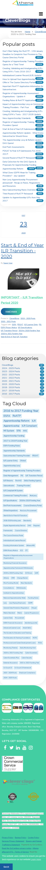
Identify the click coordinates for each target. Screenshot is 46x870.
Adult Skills (27, 628)
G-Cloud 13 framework (23, 668)
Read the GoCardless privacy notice (16, 848)
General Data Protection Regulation (16, 608)
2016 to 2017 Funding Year (21, 411)
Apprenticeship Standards (14, 450)
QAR (36, 573)
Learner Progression (31, 613)
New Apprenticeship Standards (17, 118)
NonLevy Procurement (28, 510)
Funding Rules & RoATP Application (19, 100)
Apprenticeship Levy (12, 465)
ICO (21, 550)
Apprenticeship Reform (13, 168)
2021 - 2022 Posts (11, 377)
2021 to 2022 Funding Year (29, 663)
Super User (8, 263)
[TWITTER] (11, 744)
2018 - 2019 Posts (11, 387)
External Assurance (10, 663)
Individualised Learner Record (14, 540)
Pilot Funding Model (11, 583)
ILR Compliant (29, 425)
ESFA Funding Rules (12, 445)
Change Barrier (22, 578)
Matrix (20, 613)
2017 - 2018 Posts (11, 390)
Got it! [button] (6, 867)
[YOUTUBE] (24, 744)
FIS (40, 324)
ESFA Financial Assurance (13, 623)
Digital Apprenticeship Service (14, 526)
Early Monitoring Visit (28, 648)
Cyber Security (27, 658)
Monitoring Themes (11, 648)
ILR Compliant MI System (13, 490)
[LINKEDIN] (18, 744)
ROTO (35, 638)
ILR (34, 420)
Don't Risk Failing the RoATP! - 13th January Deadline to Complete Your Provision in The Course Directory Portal (23, 54)
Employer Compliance (27, 673)
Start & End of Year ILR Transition (14, 337)
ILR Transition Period (9, 330)
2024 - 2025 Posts (11, 368)
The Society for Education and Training (17, 633)
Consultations (9, 588)
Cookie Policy (33, 837)
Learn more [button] (36, 859)
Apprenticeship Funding (14, 435)
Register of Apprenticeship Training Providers (22, 470)
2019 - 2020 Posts (27, 318)
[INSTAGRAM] (30, 744)
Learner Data (8, 618)
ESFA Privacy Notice (9, 327)
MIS (25, 430)
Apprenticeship (11, 425)
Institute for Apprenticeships (14, 593)
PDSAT (20, 324)
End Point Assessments (13, 147)
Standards (27, 521)
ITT (26, 550)
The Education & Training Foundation (17, 638)
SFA (19, 430)
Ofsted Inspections (11, 510)
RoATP (17, 415)
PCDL (40, 643)
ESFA (14, 324)
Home (27, 31)
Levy (5, 603)
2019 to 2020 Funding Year (29, 330)
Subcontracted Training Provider (17, 455)
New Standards (26, 583)
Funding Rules (33, 598)
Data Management (11, 475)
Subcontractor (9, 485)
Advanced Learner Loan (12, 628)
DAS (29, 526)
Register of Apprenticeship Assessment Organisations (18, 556)
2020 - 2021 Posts (8, 321)
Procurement (19, 618)
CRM (13, 578)
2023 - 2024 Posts (11, 371)
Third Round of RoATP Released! (18, 193)
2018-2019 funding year (12, 521)
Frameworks (8, 530)
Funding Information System (14, 545)
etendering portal (31, 623)
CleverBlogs (14, 318)
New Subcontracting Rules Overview (19, 189)
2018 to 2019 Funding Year (30, 500)
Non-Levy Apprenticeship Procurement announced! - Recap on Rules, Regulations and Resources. (21, 182)
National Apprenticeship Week (14, 598)
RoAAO (18, 480)
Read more (11, 311)
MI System (9, 430)
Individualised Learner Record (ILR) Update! (22, 75)
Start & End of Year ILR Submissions (19, 129)
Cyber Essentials (31, 653)
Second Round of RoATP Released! (19, 158)
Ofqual (34, 608)
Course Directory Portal (33, 505)
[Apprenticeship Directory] (12, 797)
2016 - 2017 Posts (11, 393)
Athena (6, 578)
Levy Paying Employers (17, 603)
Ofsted (23, 460)
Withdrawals (21, 588)
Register (36, 526)
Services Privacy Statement (13, 841)
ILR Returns (8, 480)
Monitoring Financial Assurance (15, 563)
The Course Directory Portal (13, 535)
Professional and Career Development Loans (20, 643)
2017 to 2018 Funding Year (15, 440)
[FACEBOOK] (5, 744)
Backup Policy (20, 837)
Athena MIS (30, 545)
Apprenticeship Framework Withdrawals (18, 568)
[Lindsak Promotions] (33, 796)
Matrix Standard (9, 613)
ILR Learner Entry (31, 324)
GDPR (30, 603)
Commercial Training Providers (15, 495)
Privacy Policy (7, 837)
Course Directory (21, 530)
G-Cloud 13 (8, 668)
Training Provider (23, 485)
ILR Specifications (25, 327)
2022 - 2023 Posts (11, 374)
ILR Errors (28, 573)
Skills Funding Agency (32, 480)
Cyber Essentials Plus (11, 658)
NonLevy (33, 495)
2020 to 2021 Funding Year (11, 333)
